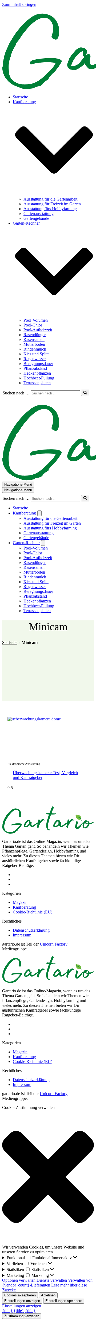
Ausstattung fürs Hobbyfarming (50, 208)
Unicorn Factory (53, 944)
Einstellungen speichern (63, 1301)
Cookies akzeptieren (20, 1295)
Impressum (22, 935)
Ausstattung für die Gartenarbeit (50, 199)
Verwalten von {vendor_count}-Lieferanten (47, 1282)
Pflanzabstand (35, 368)
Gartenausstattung (38, 213)
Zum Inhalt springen (19, 4)
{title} (7, 1310)
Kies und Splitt (36, 354)
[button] (54, 150)
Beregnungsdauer (38, 363)
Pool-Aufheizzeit (37, 330)
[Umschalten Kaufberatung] (39, 513)
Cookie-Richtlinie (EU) (32, 912)
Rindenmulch (34, 349)
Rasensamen (34, 339)
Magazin (20, 902)
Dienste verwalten (52, 1280)
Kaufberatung (24, 907)
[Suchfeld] (85, 393)
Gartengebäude (36, 218)
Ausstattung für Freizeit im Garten (52, 204)
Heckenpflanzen (37, 373)
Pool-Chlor (32, 325)
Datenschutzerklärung (31, 930)
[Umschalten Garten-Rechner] (43, 543)
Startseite (20, 97)
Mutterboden (34, 344)
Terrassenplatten (37, 383)
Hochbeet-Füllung (38, 378)
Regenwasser (34, 358)
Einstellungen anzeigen (22, 1301)
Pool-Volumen (35, 320)
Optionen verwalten (18, 1280)
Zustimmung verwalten (21, 1316)
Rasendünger (34, 334)
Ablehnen (48, 1295)
